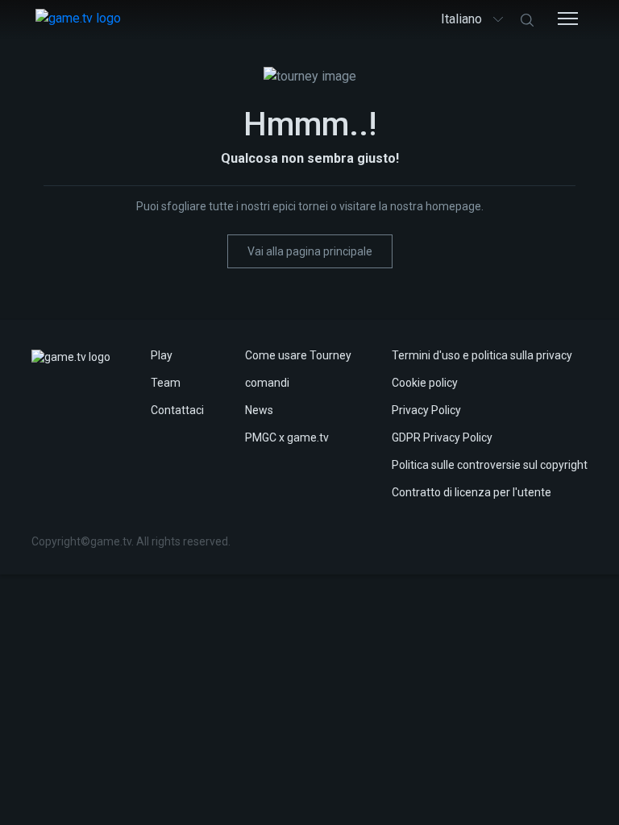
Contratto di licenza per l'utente (471, 492)
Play (161, 355)
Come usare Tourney (298, 355)
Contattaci (177, 410)
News (259, 410)
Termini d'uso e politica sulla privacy (482, 355)
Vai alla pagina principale (309, 251)
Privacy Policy (426, 410)
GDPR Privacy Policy (442, 437)
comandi (267, 382)
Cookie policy (425, 382)
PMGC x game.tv (287, 437)
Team (166, 382)
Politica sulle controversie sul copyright (490, 464)
